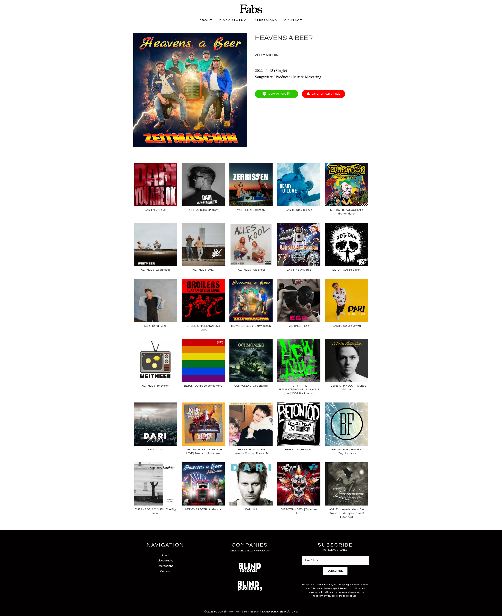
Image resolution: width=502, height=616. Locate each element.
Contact (165, 571)
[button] (335, 571)
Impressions (165, 566)
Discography (165, 560)
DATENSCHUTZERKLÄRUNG (280, 611)
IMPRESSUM (251, 611)
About (165, 555)
